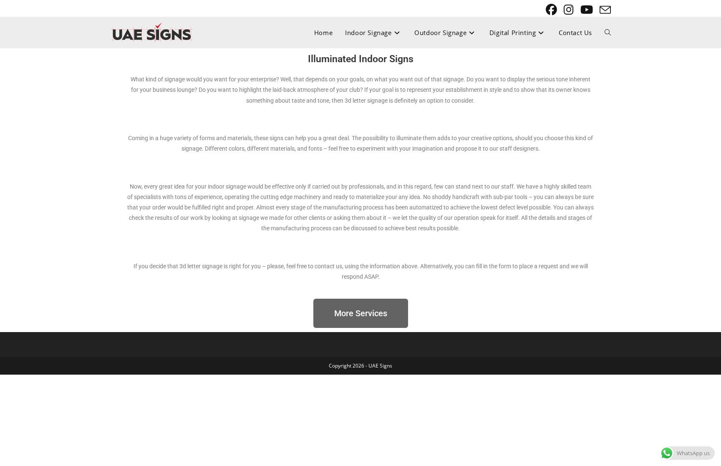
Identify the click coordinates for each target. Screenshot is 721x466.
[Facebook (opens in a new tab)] (552, 9)
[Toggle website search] (607, 32)
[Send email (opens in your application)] (604, 9)
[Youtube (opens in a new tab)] (587, 9)
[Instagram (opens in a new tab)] (569, 9)
